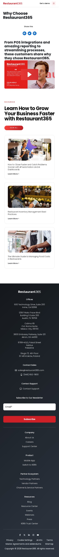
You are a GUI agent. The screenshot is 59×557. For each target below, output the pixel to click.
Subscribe (29, 419)
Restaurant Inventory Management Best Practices (27, 213)
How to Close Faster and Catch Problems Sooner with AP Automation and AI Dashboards (27, 167)
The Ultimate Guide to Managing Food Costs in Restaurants (29, 257)
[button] (24, 33)
